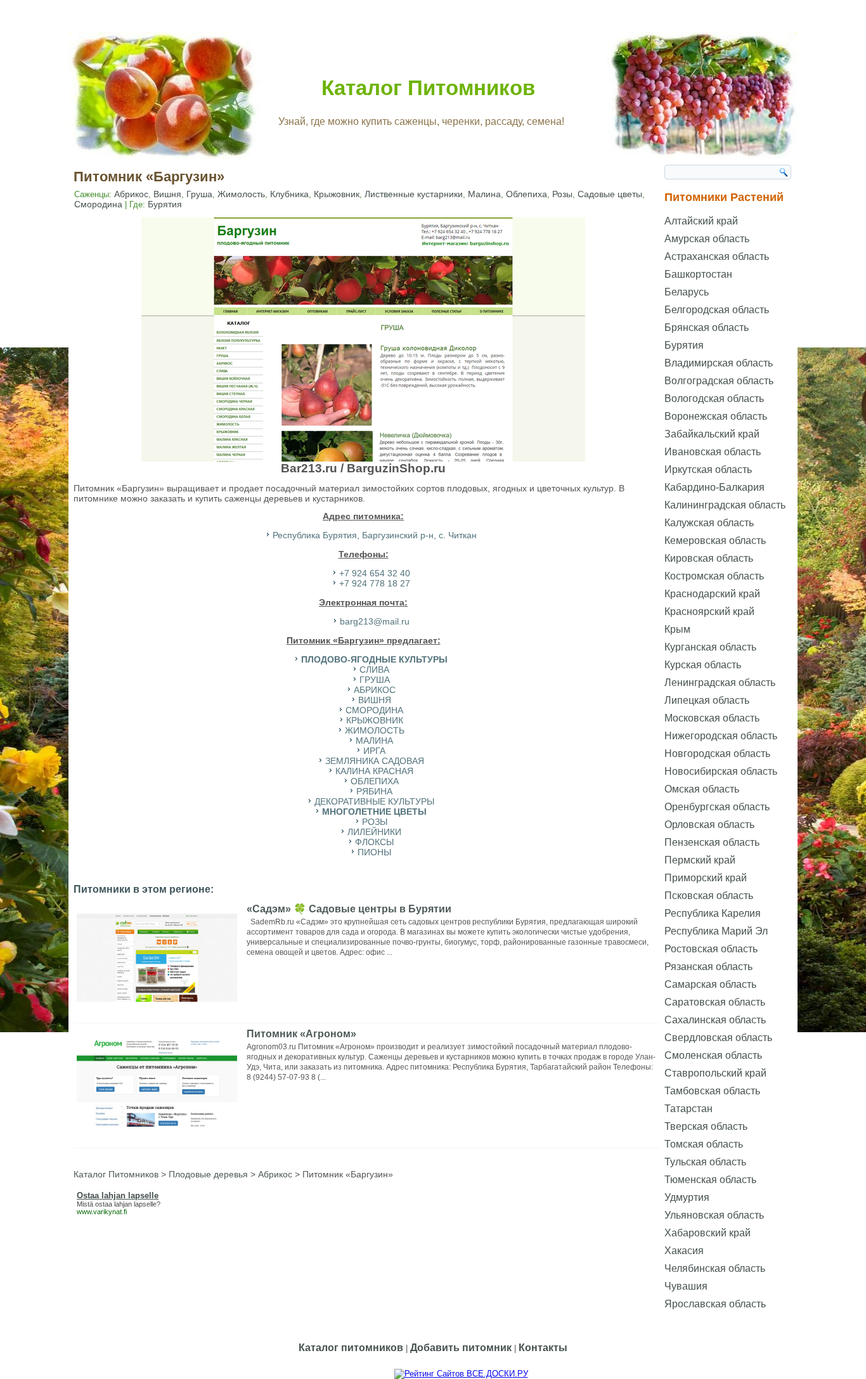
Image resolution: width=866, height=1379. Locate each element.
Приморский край (705, 877)
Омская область (701, 789)
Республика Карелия (712, 913)
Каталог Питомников (428, 88)
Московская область (711, 718)
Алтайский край (701, 221)
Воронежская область (715, 416)
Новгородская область (717, 753)
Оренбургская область (717, 806)
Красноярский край (709, 611)
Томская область (703, 1144)
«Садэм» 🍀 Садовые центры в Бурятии (349, 908)
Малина (484, 194)
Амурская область (706, 238)
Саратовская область (714, 1002)
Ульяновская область (714, 1215)
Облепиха (526, 194)
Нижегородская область (720, 735)
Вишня (167, 194)
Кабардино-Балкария (714, 487)
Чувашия (686, 1286)
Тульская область (705, 1161)
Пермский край (699, 860)
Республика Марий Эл (716, 931)
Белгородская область (716, 309)
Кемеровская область (715, 540)
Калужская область (709, 522)
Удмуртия (686, 1197)
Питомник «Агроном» (301, 1033)
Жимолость (241, 194)
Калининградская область (724, 505)
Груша (199, 194)
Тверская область (705, 1126)
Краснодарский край (712, 593)
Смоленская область (713, 1055)
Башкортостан (698, 274)
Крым (677, 629)
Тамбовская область (712, 1090)
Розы (562, 194)
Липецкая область (706, 700)
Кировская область (708, 558)
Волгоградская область (718, 380)
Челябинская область (714, 1268)
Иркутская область (708, 469)
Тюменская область (710, 1179)
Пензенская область (711, 842)
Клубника (289, 194)
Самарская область (710, 984)
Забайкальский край (711, 434)
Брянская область (706, 327)
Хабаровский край (707, 1232)
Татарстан (688, 1108)
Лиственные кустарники (414, 194)
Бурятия (165, 204)
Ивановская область (712, 451)
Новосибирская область (720, 771)
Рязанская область (708, 966)
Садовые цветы (610, 194)
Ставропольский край (715, 1073)
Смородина (98, 204)
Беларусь (686, 292)
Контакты (543, 1347)
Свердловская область (718, 1037)
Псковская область (708, 895)
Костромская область (714, 576)
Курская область (702, 664)
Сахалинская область (715, 1019)
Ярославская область (715, 1303)
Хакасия (684, 1250)
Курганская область (710, 647)
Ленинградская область (719, 682)
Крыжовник (336, 194)
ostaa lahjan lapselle (126, 1204)
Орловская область (709, 824)
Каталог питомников (351, 1347)
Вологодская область (714, 398)
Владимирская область (718, 363)
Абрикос (131, 194)
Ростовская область (711, 948)
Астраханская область (716, 256)
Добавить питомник (461, 1347)
